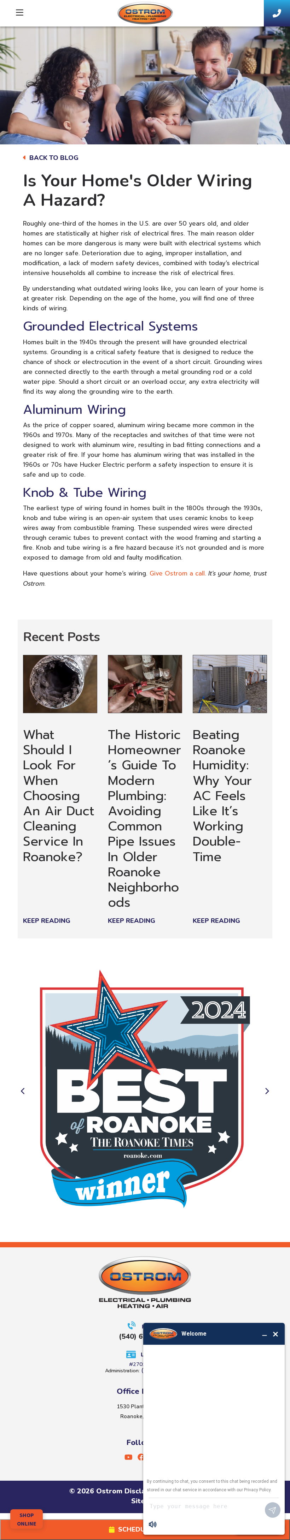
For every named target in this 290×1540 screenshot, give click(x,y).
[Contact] (277, 13)
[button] (20, 1094)
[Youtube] (129, 1458)
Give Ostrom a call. (176, 573)
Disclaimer (142, 1491)
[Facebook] (142, 1458)
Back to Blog (53, 158)
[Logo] (145, 11)
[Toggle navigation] (20, 13)
